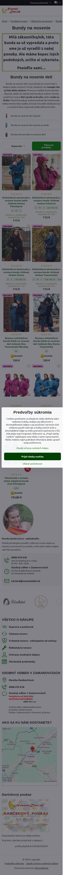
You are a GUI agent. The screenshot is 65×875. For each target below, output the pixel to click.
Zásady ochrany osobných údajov (32, 448)
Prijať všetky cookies (32, 456)
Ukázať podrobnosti (32, 463)
